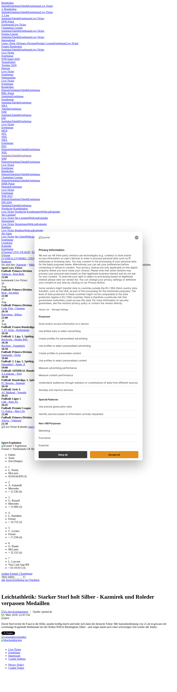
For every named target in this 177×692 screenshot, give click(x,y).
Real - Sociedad (10, 292)
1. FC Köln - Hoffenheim (15, 330)
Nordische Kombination (14, 208)
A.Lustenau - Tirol (11, 373)
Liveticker (6, 242)
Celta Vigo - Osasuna (13, 308)
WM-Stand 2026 (10, 58)
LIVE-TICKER (21, 252)
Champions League (12, 27)
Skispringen (7, 221)
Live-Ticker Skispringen (14, 224)
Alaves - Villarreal (11, 420)
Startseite (21, 264)
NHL (4, 136)
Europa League (9, 34)
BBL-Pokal (7, 93)
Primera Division (27, 43)
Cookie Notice (16, 667)
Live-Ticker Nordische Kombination (21, 211)
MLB (4, 130)
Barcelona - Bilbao (11, 314)
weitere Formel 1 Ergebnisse (16, 573)
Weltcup (45, 211)
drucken (17, 640)
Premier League (45, 43)
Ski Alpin (6, 233)
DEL (4, 146)
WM (3, 111)
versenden (20, 637)
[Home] (5, 255)
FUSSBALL (8, 258)
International (8, 40)
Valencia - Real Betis (12, 274)
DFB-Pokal (7, 21)
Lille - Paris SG (9, 401)
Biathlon (6, 227)
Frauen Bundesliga (11, 46)
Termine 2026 (9, 65)
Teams (4, 62)
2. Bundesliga (8, 9)
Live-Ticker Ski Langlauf (15, 217)
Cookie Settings (17, 658)
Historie (5, 68)
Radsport (6, 261)
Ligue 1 (5, 43)
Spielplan (15, 6)
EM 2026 (6, 202)
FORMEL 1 (22, 258)
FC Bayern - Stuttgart (13, 383)
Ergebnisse (34, 6)
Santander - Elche (11, 355)
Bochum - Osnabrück (13, 345)
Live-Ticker (46, 6)
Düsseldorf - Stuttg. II (13, 364)
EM (3, 118)
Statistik (5, 6)
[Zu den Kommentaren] (14, 611)
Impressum (14, 655)
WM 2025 (7, 196)
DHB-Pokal (8, 183)
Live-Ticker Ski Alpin (13, 236)
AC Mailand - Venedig (13, 392)
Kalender (55, 211)
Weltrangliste (8, 77)
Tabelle (24, 6)
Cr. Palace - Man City (13, 411)
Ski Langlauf (8, 214)
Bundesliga (7, 2)
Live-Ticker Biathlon (12, 230)
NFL (4, 133)
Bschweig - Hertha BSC (14, 339)
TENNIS (34, 258)
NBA (4, 105)
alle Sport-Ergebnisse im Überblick (20, 580)
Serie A (14, 43)
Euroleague (7, 99)
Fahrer (12, 62)
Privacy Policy (16, 664)
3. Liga (5, 15)
